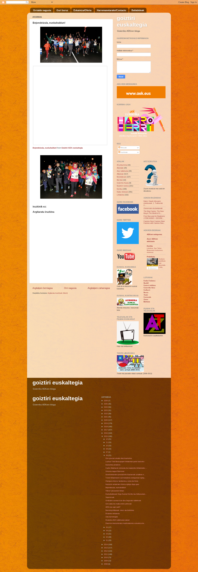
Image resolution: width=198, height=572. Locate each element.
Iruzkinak (124, 152)
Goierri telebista (150, 285)
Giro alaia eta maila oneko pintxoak (118, 504)
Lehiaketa (120, 195)
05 (107, 527)
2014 (106, 544)
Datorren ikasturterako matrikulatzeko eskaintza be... (125, 523)
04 (107, 530)
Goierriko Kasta (123, 183)
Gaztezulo (147, 297)
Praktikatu (151, 257)
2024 (106, 407)
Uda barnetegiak (111, 517)
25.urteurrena (122, 165)
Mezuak (123, 148)
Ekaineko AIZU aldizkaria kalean (117, 520)
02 (107, 537)
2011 (106, 554)
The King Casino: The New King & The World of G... (154, 212)
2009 (106, 561)
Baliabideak (137, 10)
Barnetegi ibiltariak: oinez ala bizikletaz (119, 510)
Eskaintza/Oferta (82, 10)
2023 (106, 410)
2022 (106, 413)
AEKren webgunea (154, 234)
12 (107, 439)
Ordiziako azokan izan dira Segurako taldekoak (123, 500)
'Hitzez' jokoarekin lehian (114, 491)
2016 (106, 433)
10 (107, 446)
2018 (106, 426)
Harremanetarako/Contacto (111, 10)
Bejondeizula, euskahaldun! (45, 148)
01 (107, 540)
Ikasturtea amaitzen (112, 465)
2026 (106, 400)
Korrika (119, 189)
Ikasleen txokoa (123, 186)
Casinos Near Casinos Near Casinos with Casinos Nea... (154, 222)
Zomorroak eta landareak (153, 208)
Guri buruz (62, 10)
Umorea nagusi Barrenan (114, 471)
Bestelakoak (121, 177)
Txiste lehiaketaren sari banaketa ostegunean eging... (125, 478)
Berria (146, 292)
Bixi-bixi (120, 180)
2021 (106, 417)
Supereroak (109, 497)
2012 (106, 551)
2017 (106, 430)
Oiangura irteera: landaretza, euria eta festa (121, 481)
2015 (106, 436)
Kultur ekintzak (122, 192)
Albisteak (120, 174)
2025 (106, 404)
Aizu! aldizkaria (122, 171)
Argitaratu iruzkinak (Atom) (58, 293)
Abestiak (120, 168)
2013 (106, 548)
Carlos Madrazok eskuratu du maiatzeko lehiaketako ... (126, 468)
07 (107, 452)
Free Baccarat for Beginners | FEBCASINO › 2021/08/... (154, 217)
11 (107, 442)
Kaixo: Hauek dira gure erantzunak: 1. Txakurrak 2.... (153, 203)
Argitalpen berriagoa (42, 288)
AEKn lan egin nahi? (112, 507)
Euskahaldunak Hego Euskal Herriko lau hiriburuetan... (125, 494)
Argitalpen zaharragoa (99, 288)
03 (107, 534)
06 (107, 455)
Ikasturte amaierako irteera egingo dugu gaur (122, 484)
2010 (106, 557)
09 (107, 449)
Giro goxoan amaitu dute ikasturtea (118, 458)
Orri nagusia (70, 288)
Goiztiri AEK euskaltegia (72, 148)
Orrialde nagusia (42, 10)
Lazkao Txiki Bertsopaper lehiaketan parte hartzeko (124, 461)
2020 (106, 420)
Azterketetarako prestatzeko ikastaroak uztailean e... (125, 474)
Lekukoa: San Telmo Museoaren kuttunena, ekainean (155, 250)
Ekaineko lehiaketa (112, 513)
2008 (106, 564)
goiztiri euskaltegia (132, 21)
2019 (106, 423)
